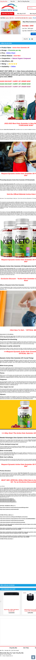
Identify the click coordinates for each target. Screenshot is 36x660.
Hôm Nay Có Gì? (21, 13)
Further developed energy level (9, 444)
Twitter (29, 39)
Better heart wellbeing (6, 457)
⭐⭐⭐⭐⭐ (12, 64)
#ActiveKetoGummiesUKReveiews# (8, 500)
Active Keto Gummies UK (20, 47)
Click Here (17, 56)
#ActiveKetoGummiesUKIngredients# (8, 501)
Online (13, 66)
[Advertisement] (18, 562)
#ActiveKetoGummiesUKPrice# (7, 498)
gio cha (2, 650)
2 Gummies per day (14, 50)
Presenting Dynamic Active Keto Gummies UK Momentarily (17, 180)
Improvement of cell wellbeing (6, 334)
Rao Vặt (13, 1)
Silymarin (3, 394)
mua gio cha (7, 650)
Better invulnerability (6, 450)
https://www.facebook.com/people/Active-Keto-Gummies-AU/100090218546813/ (17, 518)
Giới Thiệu (26, 647)
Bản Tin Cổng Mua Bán (23, 1)
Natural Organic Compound (21, 58)
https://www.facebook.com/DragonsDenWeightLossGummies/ (14, 516)
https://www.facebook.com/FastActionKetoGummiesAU (12, 522)
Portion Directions (5, 470)
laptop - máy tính (10, 17)
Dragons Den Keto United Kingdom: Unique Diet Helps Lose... (11, 611)
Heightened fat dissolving (8, 339)
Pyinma (2, 373)
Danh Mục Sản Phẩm (7, 13)
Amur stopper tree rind (6, 387)
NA (12, 61)
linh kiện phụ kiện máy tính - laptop (23, 17)
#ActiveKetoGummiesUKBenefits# (7, 499)
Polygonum (3, 379)
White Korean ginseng (6, 365)
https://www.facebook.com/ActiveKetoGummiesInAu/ (12, 520)
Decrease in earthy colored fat (10, 346)
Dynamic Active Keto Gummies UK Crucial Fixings (16, 358)
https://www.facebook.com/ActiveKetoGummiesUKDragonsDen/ (14, 507)
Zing (32, 39)
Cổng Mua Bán (3, 1)
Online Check (10, 53)
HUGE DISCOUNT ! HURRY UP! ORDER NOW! (15, 81)
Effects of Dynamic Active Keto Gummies (12, 285)
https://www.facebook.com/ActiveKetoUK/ (9, 509)
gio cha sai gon (15, 650)
